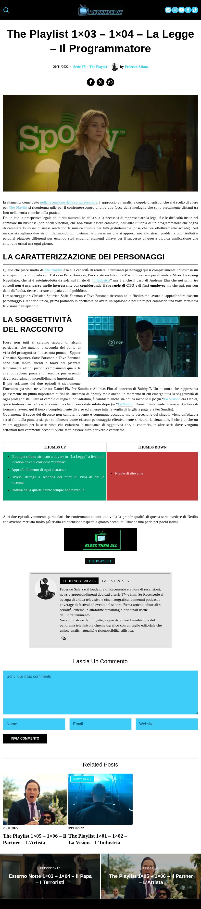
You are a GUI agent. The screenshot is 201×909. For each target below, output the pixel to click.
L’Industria (101, 280)
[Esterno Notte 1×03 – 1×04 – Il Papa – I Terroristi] (50, 876)
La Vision (171, 399)
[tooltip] (168, 10)
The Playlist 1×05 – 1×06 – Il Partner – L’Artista (34, 839)
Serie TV (79, 67)
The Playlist (98, 67)
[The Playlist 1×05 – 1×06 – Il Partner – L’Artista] (151, 876)
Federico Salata (136, 67)
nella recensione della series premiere (68, 202)
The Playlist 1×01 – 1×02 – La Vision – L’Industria (97, 839)
